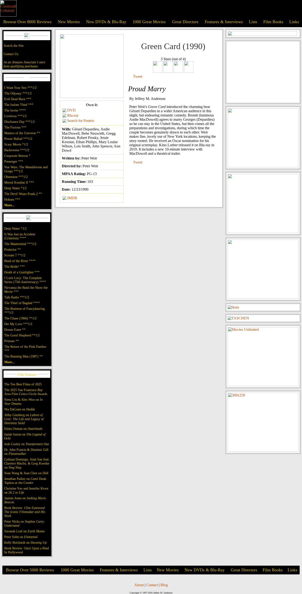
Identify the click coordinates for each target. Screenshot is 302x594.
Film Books (273, 21)
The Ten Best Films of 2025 (23, 384)
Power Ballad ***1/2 (18, 139)
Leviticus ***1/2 (15, 116)
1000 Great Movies (149, 21)
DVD (71, 110)
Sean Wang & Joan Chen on (26, 473)
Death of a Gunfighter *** (22, 272)
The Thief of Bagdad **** (22, 303)
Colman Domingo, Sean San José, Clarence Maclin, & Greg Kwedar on (27, 463)
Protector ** (12, 249)
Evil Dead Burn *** (17, 99)
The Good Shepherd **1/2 (22, 335)
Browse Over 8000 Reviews (27, 21)
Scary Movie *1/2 (16, 144)
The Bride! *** (14, 266)
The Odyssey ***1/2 (18, 93)
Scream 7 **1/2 (14, 255)
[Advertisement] (263, 72)
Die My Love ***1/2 (18, 324)
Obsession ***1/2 (16, 177)
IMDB (72, 198)
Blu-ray (73, 115)
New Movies (69, 21)
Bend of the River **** (20, 261)
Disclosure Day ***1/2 (19, 122)
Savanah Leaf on (24, 531)
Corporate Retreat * (17, 156)
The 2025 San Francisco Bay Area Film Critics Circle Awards (25, 392)
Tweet (137, 76)
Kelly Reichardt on (25, 542)
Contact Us (11, 54)
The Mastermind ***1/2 (20, 244)
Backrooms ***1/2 (16, 150)
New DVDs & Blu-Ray (106, 21)
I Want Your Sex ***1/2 (20, 88)
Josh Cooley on (26, 444)
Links (294, 21)
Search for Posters (80, 121)
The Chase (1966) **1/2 (20, 318)
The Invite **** (15, 110)
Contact (152, 585)
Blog (164, 585)
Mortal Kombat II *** (19, 182)
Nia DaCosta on (19, 409)
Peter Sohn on (21, 537)
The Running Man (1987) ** (23, 356)
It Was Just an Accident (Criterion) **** (19, 236)
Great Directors (185, 21)
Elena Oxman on (23, 428)
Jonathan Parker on (25, 481)
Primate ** (11, 341)
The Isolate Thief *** (18, 105)
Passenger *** (13, 161)
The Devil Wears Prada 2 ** (23, 194)
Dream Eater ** (14, 329)
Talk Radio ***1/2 (16, 297)
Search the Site (14, 45)
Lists (253, 21)
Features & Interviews (224, 21)
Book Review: (25, 512)
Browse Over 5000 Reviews (30, 570)
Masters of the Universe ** (22, 133)
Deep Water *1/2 (15, 188)
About (139, 585)
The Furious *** (15, 127)
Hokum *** (12, 199)
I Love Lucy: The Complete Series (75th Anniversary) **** (25, 280)
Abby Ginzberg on (24, 419)
